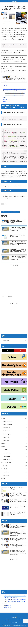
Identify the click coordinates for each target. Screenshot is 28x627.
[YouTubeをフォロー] (20, 350)
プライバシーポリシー (14, 622)
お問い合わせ (7, 621)
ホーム (7, 619)
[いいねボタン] (2, 204)
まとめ (4, 97)
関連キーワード (6, 101)
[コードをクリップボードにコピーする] (25, 45)
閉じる (5, 85)
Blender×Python (16, 211)
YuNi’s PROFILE (21, 619)
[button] (25, 340)
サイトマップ (21, 621)
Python (9, 211)
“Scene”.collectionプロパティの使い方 (14, 95)
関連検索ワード (6, 99)
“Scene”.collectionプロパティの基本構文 (15, 93)
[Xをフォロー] (8, 350)
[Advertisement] (14, 280)
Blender (4, 211)
